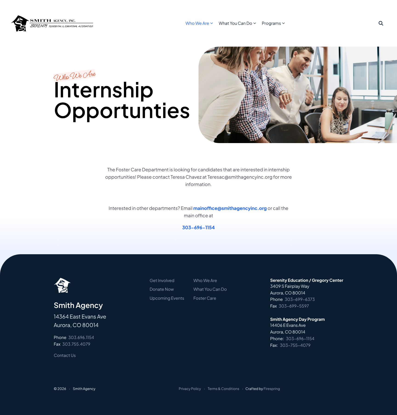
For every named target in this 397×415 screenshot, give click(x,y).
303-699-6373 (300, 299)
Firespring (272, 389)
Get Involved (162, 280)
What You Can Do (235, 23)
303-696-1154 (198, 227)
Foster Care (204, 298)
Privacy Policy (190, 389)
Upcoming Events (167, 298)
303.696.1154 (81, 337)
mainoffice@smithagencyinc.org (230, 208)
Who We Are (197, 23)
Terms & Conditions (223, 389)
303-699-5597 (294, 305)
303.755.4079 (76, 344)
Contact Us (65, 355)
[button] (381, 23)
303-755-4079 (295, 345)
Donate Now (162, 289)
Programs (271, 23)
